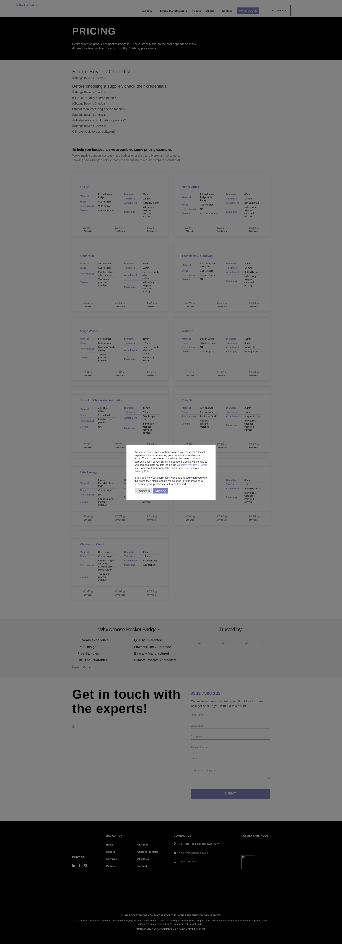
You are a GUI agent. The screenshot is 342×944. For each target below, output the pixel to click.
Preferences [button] (144, 490)
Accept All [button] (160, 490)
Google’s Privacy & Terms (192, 464)
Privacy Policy (142, 471)
